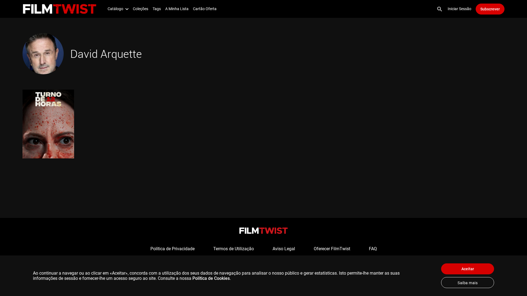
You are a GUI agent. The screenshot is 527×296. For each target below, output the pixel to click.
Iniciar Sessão (459, 9)
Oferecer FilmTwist (332, 248)
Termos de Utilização (233, 248)
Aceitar (467, 269)
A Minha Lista (177, 9)
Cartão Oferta (205, 9)
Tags (157, 9)
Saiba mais (468, 283)
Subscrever (490, 9)
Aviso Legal (284, 248)
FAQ (373, 248)
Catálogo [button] (115, 9)
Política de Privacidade (172, 248)
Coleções (140, 9)
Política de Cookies (211, 278)
